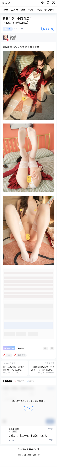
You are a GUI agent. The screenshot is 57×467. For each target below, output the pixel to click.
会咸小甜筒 (13, 429)
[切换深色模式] (42, 2)
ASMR (31, 9)
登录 (28, 408)
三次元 (14, 9)
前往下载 (49, 29)
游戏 (39, 9)
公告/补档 (49, 9)
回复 (51, 440)
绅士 (6, 9)
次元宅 (36, 449)
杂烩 (22, 9)
